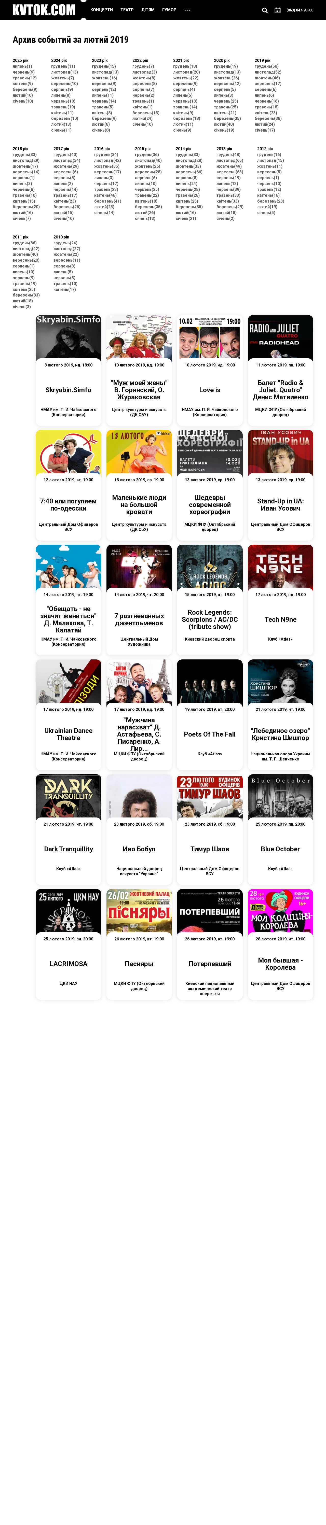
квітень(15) (24, 201)
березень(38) (268, 118)
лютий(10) (23, 95)
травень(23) (106, 189)
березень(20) (26, 206)
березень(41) (107, 201)
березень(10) (64, 118)
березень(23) (270, 201)
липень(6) (264, 95)
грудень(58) (267, 66)
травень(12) (25, 78)
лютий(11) (183, 124)
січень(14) (104, 212)
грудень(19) (226, 66)
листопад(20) (186, 72)
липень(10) (146, 183)
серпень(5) (225, 89)
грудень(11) (63, 66)
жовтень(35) (106, 166)
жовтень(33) (188, 166)
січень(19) (224, 130)
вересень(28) (148, 172)
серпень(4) (184, 89)
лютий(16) (23, 212)
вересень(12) (227, 83)
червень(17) (106, 183)
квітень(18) (146, 201)
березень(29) (229, 206)
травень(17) (65, 195)
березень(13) (145, 112)
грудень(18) (185, 66)
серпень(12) (104, 89)
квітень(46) (105, 195)
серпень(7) (143, 89)
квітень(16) (268, 195)
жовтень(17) (25, 166)
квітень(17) (64, 289)
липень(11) (103, 95)
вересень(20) (26, 260)
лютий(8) (101, 124)
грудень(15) (104, 66)
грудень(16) (269, 154)
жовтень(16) (104, 78)
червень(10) (63, 101)
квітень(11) (62, 112)
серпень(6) (266, 89)
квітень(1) (142, 107)
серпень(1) (24, 177)
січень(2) (225, 218)
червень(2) (143, 95)
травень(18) (267, 107)
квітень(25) (187, 201)
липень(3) (223, 95)
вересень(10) (64, 83)
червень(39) (228, 189)
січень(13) (145, 218)
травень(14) (185, 107)
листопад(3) (144, 72)
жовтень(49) (229, 166)
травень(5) (103, 107)
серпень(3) (64, 266)
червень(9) (24, 72)
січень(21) (186, 218)
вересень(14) (26, 172)
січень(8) (101, 130)
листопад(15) (270, 160)
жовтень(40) (25, 254)
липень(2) (63, 183)
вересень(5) (269, 172)
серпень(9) (62, 89)
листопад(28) (189, 160)
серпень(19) (228, 177)
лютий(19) (267, 206)
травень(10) (25, 195)
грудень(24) (65, 243)
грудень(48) (228, 154)
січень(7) (22, 218)
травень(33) (228, 195)
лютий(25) (104, 206)
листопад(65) (229, 160)
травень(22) (147, 195)
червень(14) (104, 101)
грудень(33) (25, 154)
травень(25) (226, 107)
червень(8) (24, 189)
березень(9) (25, 89)
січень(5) (266, 212)
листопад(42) (107, 160)
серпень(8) (187, 177)
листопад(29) (26, 160)
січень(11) (61, 130)
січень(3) (22, 306)
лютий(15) (63, 212)
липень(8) (61, 95)
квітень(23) (266, 112)
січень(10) (23, 101)
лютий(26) (145, 212)
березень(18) (186, 118)
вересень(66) (189, 172)
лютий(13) (61, 124)
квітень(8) (102, 112)
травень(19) (63, 107)
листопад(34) (66, 160)
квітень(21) (225, 112)
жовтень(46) (267, 78)
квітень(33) (227, 201)
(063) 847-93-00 (300, 10)
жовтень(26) (226, 78)
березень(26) (66, 206)
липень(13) (227, 183)
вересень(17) (268, 83)
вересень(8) (144, 83)
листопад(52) (268, 72)
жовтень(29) (66, 166)
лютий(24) (142, 118)
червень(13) (185, 101)
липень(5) (183, 95)
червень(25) (226, 101)
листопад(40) (148, 160)
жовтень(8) (143, 78)
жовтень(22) (185, 78)
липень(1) (22, 66)
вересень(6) (65, 172)
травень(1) (143, 101)
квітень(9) (23, 83)
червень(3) (64, 277)
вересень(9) (104, 83)
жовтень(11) (269, 166)
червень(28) (188, 189)
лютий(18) (226, 212)
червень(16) (267, 101)
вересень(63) (229, 172)
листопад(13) (64, 72)
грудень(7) (143, 66)
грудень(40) (65, 154)
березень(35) (227, 118)
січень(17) (265, 130)
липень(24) (186, 183)
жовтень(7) (62, 78)
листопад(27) (66, 248)
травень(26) (188, 195)
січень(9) (182, 130)
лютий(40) (224, 124)
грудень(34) (106, 154)
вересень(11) (66, 260)
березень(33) (26, 295)
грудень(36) (147, 154)
